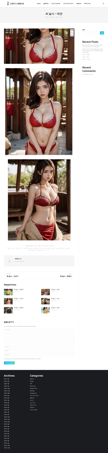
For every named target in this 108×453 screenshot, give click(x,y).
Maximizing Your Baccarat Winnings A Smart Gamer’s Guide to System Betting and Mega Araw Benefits (92, 50)
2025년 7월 (6, 400)
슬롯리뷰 (32, 398)
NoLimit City (33, 386)
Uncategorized (33, 393)
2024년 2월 (6, 440)
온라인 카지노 (33, 405)
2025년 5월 (6, 405)
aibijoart (17, 248)
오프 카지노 (32, 402)
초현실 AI (32, 407)
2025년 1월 (6, 414)
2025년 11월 (7, 390)
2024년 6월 (6, 431)
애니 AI (31, 400)
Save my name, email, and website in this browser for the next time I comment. (23, 358)
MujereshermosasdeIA (32, 250)
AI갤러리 (7, 30)
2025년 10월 (7, 393)
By (36, 245)
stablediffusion (41, 250)
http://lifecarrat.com (19, 261)
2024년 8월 (6, 426)
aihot (22, 248)
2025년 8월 (6, 398)
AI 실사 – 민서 (55, 298)
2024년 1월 (6, 443)
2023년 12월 (7, 445)
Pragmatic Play (33, 388)
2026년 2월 (6, 383)
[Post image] (8, 292)
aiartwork (13, 248)
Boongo (31, 381)
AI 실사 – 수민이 (18, 298)
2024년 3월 (6, 438)
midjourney (68, 248)
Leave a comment (49, 245)
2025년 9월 (6, 395)
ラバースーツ (47, 250)
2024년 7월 (6, 428)
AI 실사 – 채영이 (18, 289)
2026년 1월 (6, 386)
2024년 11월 (7, 419)
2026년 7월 (6, 379)
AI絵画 (45, 248)
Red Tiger (32, 390)
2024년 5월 (6, 433)
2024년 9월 (6, 424)
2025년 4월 (6, 407)
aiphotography (36, 248)
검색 (83, 29)
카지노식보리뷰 (33, 409)
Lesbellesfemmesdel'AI (59, 248)
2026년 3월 (6, 381)
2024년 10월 (7, 421)
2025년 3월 (6, 409)
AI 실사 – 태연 (55, 289)
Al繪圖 (53, 248)
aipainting (30, 248)
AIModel (25, 248)
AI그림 (49, 248)
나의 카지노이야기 (34, 395)
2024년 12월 (7, 417)
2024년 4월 (6, 436)
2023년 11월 (7, 447)
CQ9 (31, 383)
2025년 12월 (7, 388)
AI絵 (41, 248)
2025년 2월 (6, 412)
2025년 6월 (6, 402)
